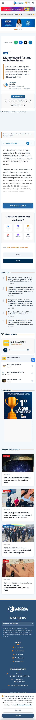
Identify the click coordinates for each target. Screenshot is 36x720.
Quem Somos (19, 647)
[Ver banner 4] (21, 29)
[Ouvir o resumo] (27, 143)
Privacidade (19, 654)
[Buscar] (33, 3)
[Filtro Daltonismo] (16, 105)
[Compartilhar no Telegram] (30, 42)
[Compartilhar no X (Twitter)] (25, 42)
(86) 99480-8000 (25, 676)
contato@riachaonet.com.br (17, 86)
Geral (9, 51)
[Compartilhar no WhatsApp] (16, 42)
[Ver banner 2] (17, 29)
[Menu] (3, 3)
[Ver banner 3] (19, 29)
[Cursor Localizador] (20, 105)
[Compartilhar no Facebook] (21, 42)
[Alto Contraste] (18, 101)
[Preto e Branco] (22, 101)
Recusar (18, 710)
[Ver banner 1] (15, 29)
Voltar (18, 254)
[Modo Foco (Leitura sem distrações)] (12, 105)
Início (4, 51)
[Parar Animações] (24, 105)
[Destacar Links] (30, 101)
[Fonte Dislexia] (26, 101)
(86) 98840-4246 (14, 676)
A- (5, 101)
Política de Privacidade (24, 705)
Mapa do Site (19, 661)
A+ (14, 101)
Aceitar (18, 715)
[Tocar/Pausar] (5, 350)
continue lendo (18, 206)
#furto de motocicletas (13, 247)
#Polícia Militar (24, 247)
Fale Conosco (19, 658)
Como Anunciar (19, 651)
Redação (12, 84)
